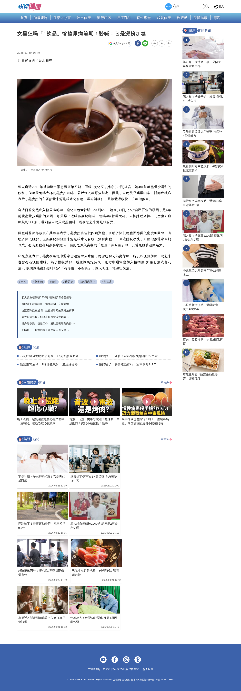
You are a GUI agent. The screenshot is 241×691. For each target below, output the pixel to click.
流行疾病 (104, 18)
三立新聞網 (92, 669)
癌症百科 (124, 18)
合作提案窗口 (133, 669)
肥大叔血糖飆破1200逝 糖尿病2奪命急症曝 (47, 297)
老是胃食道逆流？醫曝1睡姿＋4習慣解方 (203, 133)
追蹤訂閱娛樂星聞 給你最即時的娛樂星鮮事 (48, 310)
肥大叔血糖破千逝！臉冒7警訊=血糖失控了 (203, 98)
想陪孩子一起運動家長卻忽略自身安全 (46, 330)
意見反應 (148, 669)
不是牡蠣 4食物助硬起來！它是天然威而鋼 (49, 356)
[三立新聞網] (168, 6)
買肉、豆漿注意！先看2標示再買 (203, 341)
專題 (217, 18)
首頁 (23, 18)
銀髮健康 (164, 18)
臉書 (56, 233)
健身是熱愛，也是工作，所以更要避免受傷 (48, 323)
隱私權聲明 (118, 669)
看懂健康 (200, 18)
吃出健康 (84, 18)
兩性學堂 (144, 18)
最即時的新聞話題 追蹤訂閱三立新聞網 (45, 304)
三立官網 (105, 669)
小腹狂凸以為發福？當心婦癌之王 (202, 272)
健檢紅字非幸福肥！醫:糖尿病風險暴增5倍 (202, 203)
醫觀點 (182, 18)
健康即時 (40, 18)
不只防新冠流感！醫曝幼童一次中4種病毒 (202, 307)
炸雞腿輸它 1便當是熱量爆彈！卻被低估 (200, 376)
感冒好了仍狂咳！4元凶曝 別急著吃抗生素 (128, 356)
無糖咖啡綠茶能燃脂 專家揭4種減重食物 (203, 168)
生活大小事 (62, 18)
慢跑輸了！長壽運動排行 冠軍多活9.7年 (128, 364)
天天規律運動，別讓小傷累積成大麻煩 (46, 316)
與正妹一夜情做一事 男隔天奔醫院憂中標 (202, 64)
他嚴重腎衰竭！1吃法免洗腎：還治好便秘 (49, 364)
